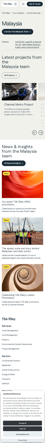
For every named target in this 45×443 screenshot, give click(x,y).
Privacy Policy (22, 440)
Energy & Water (8, 374)
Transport (6, 379)
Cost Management (10, 335)
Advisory (5, 340)
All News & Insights (12, 163)
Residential (6, 365)
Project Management (11, 349)
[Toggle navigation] (15, 4)
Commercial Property (11, 361)
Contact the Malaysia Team (16, 31)
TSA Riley (6, 13)
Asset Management (10, 330)
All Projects (9, 75)
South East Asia (33, 13)
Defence (5, 383)
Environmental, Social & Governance (17, 344)
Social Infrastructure (10, 370)
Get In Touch (34, 4)
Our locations (18, 13)
